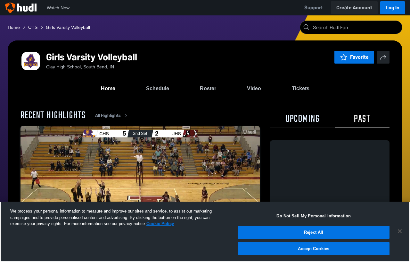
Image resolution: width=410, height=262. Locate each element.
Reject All (313, 232)
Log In (392, 7)
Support (313, 7)
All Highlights (108, 115)
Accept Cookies (313, 248)
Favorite (359, 57)
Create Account (354, 7)
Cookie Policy (160, 223)
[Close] (400, 231)
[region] (205, 232)
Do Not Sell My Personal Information (313, 216)
